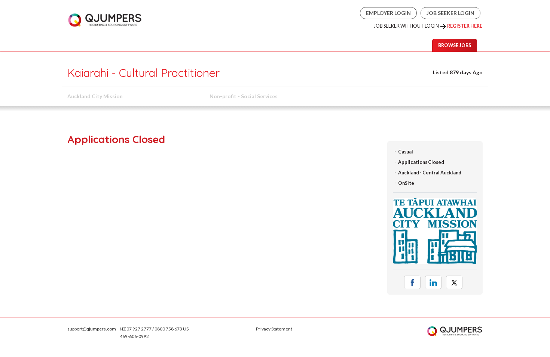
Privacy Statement (274, 329)
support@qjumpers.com (91, 329)
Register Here (464, 26)
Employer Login (388, 13)
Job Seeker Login (450, 13)
